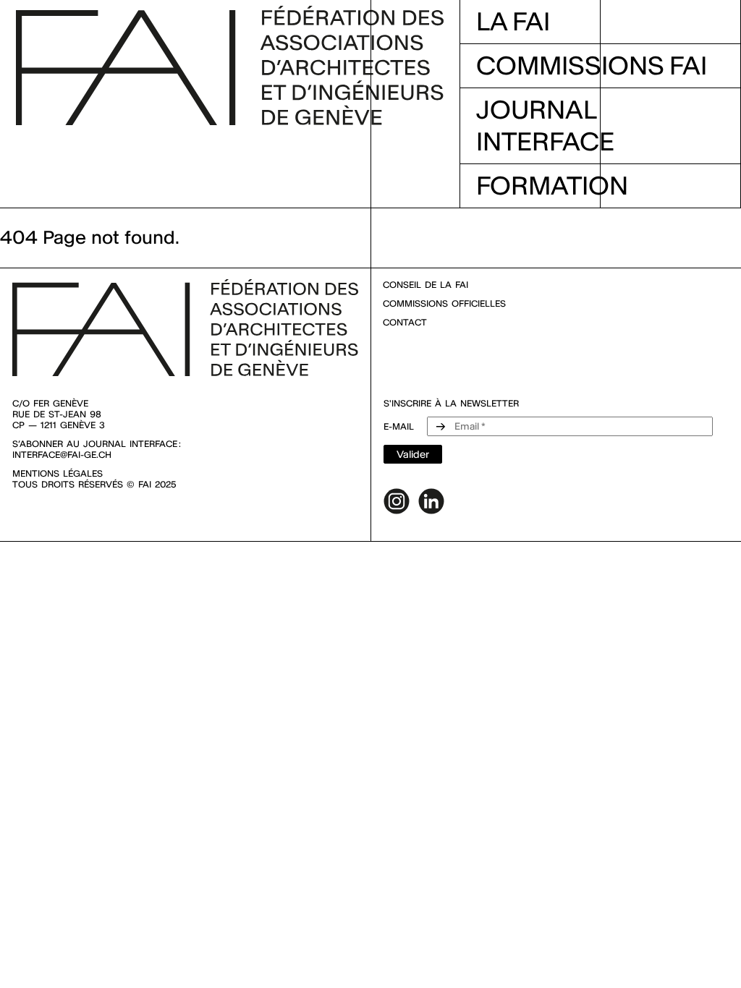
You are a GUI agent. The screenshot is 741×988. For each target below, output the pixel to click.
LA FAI (513, 22)
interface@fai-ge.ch (61, 454)
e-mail (399, 426)
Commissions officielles (444, 303)
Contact (405, 322)
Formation (552, 186)
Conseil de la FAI (425, 284)
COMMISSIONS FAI (591, 66)
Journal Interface (545, 126)
